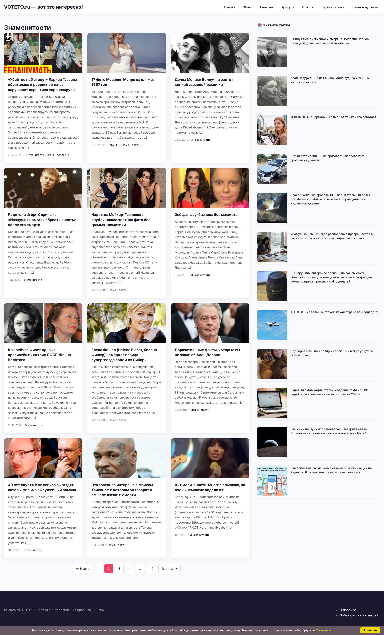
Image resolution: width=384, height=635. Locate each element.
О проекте (348, 610)
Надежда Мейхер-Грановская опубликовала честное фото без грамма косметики (120, 219)
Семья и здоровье (365, 7)
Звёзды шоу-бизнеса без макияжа (206, 214)
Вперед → (169, 569)
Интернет (266, 7)
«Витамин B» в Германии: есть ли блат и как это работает (333, 117)
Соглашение (323, 630)
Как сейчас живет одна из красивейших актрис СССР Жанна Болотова (39, 355)
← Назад (83, 569)
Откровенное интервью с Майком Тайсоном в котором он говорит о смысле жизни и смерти (122, 490)
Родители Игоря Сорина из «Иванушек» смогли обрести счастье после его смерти (42, 219)
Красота (308, 7)
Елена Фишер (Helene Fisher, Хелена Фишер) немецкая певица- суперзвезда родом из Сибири (124, 355)
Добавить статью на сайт (360, 615)
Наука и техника (333, 7)
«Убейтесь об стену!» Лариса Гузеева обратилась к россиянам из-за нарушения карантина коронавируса (42, 84)
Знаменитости (34, 154)
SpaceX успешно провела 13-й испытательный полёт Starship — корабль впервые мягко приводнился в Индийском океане (330, 199)
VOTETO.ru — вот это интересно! (43, 7)
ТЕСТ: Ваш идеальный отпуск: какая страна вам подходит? (334, 312)
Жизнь (247, 7)
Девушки (113, 144)
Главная (229, 7)
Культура (287, 7)
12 (151, 569)
